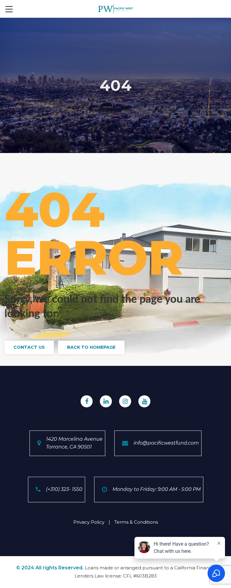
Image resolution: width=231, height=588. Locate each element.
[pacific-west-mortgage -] (116, 8)
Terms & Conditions (136, 522)
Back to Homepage (91, 347)
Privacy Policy (88, 522)
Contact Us (29, 347)
